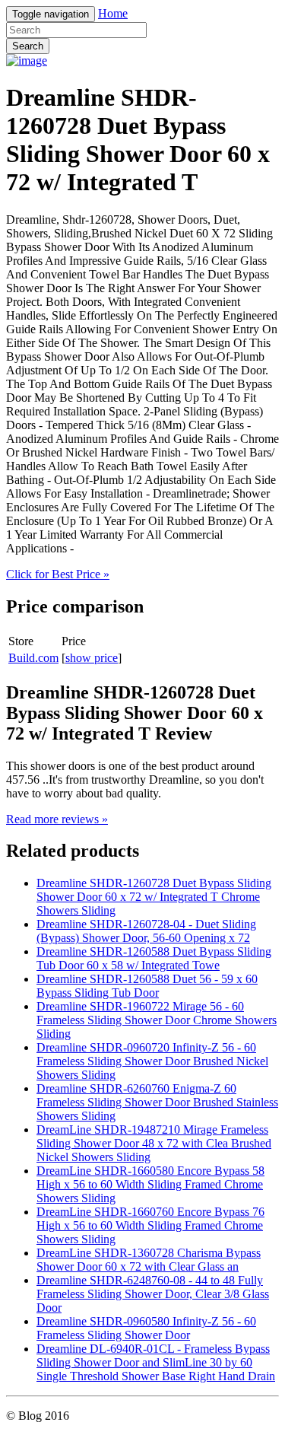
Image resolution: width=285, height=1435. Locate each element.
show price (91, 657)
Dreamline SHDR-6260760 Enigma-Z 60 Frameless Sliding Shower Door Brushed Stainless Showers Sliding (157, 1102)
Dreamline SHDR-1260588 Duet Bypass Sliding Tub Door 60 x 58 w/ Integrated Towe (153, 958)
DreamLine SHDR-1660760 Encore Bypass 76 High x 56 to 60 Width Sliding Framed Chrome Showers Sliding (150, 1225)
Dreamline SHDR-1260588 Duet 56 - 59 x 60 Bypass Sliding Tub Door (147, 985)
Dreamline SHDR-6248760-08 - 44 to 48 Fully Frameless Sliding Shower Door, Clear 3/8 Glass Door (152, 1294)
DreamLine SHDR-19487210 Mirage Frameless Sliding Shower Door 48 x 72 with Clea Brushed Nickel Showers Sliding (153, 1143)
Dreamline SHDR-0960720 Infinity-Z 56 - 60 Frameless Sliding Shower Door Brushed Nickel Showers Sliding (152, 1061)
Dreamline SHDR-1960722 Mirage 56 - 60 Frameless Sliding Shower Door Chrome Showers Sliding (156, 1020)
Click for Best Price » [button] (57, 574)
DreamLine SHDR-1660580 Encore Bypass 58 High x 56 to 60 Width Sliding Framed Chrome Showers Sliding (150, 1184)
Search (27, 46)
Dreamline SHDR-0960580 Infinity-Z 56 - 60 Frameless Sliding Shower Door (146, 1328)
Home (113, 13)
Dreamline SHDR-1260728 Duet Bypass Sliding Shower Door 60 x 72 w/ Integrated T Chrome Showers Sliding (153, 897)
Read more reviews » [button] (57, 819)
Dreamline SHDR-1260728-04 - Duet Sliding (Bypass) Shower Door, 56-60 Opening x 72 (146, 931)
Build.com (33, 657)
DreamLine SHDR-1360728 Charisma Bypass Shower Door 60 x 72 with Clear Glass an (148, 1259)
